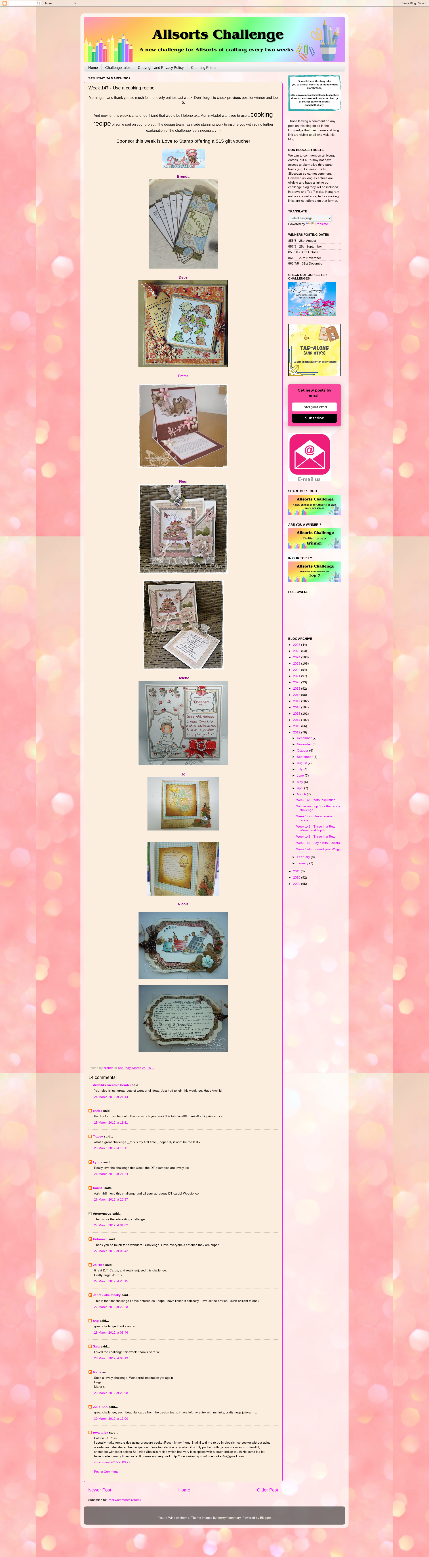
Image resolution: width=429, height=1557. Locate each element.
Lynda (97, 1162)
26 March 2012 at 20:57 (111, 1199)
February (304, 857)
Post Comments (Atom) (124, 1500)
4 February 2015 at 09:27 (112, 1462)
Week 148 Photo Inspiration (315, 800)
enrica (97, 1110)
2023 (297, 663)
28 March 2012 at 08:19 (111, 1358)
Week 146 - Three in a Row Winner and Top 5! (315, 828)
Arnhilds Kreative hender (112, 1085)
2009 (297, 883)
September (305, 756)
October (303, 750)
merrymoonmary (229, 1517)
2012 (297, 732)
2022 (297, 670)
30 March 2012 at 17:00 (111, 1418)
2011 (297, 871)
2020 (297, 682)
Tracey (98, 1136)
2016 (297, 707)
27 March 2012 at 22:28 (111, 1307)
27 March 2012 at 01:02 (111, 1225)
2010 (297, 877)
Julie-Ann (100, 1407)
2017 (297, 701)
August (302, 763)
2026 (297, 644)
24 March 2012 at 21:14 (111, 1097)
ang (96, 1320)
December (305, 738)
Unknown (100, 1239)
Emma (183, 376)
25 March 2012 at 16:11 (111, 1148)
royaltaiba (100, 1432)
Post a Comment (106, 1471)
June (301, 775)
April (300, 788)
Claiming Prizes (203, 68)
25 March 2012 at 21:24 (111, 1174)
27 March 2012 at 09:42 (111, 1251)
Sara (96, 1346)
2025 (297, 651)
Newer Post (99, 1489)
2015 (297, 713)
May (300, 782)
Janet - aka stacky (107, 1295)
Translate (321, 224)
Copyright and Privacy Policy (161, 68)
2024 (297, 657)
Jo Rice (98, 1265)
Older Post (267, 1489)
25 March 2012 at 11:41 (111, 1122)
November (305, 744)
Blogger (265, 1517)
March (302, 794)
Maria (97, 1372)
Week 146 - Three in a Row (315, 836)
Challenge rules (117, 68)
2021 (297, 676)
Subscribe (314, 418)
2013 (297, 726)
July (300, 769)
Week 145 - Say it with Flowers (318, 843)
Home (93, 68)
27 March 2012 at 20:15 (111, 1281)
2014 (297, 720)
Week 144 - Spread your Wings (318, 849)
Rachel (98, 1188)
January (303, 863)
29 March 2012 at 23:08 (111, 1393)
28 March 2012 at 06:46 (111, 1332)
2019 (297, 688)
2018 (297, 695)
